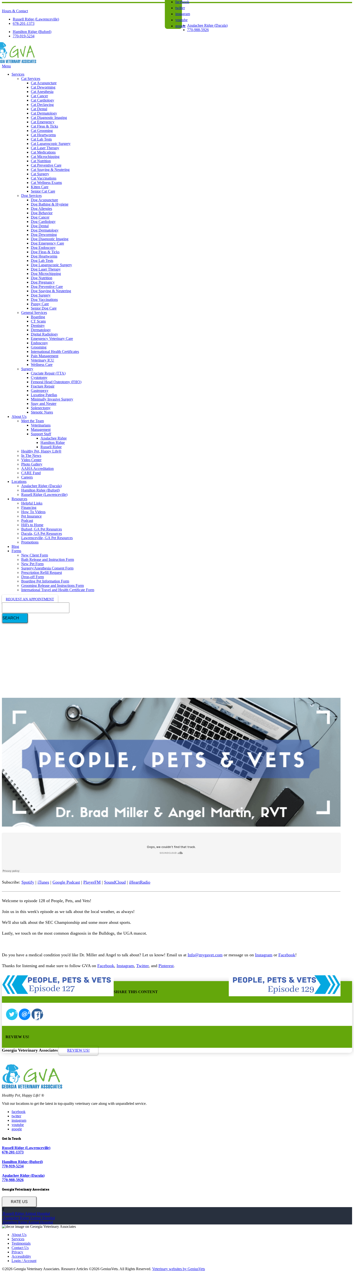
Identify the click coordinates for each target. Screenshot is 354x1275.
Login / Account (24, 1261)
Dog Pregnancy (43, 282)
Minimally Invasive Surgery (52, 399)
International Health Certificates (55, 351)
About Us (19, 416)
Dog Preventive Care (47, 287)
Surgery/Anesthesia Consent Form (47, 568)
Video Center (31, 460)
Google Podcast (66, 882)
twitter (180, 8)
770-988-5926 (198, 30)
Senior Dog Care (44, 308)
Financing (28, 507)
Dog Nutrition (41, 278)
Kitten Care (39, 187)
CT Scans (38, 321)
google (180, 26)
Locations (19, 481)
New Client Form (34, 555)
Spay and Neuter (43, 403)
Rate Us (19, 1202)
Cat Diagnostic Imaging (49, 118)
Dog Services (31, 196)
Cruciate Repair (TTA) (48, 373)
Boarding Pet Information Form (45, 581)
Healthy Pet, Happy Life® (41, 451)
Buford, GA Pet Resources (41, 529)
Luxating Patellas (44, 395)
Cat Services (30, 79)
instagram (182, 14)
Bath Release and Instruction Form (47, 559)
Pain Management (44, 356)
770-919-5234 (23, 36)
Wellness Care (41, 364)
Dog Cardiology (43, 222)
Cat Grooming (42, 131)
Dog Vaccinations (44, 300)
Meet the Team (32, 421)
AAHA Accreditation (37, 468)
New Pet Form (32, 564)
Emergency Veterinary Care (52, 339)
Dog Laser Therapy (46, 269)
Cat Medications (43, 152)
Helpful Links (31, 503)
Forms (16, 551)
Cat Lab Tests (41, 139)
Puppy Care (40, 304)
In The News (31, 455)
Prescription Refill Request (41, 572)
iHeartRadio (139, 882)
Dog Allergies (41, 209)
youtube (181, 20)
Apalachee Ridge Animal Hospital (28, 1218)
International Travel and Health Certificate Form (57, 590)
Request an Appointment (30, 599)
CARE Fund (31, 473)
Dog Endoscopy (43, 248)
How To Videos (33, 512)
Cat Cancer (39, 96)
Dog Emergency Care (47, 243)
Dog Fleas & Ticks (45, 252)
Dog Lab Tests (42, 261)
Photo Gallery (31, 464)
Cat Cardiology (42, 100)
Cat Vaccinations (43, 178)
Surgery (27, 369)
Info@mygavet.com (205, 954)
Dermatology (41, 330)
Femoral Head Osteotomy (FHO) (56, 382)
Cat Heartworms (43, 135)
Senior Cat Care (43, 191)
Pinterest (166, 965)
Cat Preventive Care (46, 165)
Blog (15, 546)
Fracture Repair (42, 386)
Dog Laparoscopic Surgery (51, 265)
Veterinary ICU (42, 360)
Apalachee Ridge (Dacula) (207, 25)
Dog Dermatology (45, 230)
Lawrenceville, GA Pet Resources (47, 538)
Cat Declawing (42, 105)
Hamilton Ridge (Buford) (32, 32)
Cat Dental (39, 109)
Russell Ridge (51, 447)
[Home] (19, 62)
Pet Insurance (31, 516)
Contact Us (20, 1248)
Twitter (142, 965)
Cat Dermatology (44, 113)
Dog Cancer (40, 217)
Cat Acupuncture (44, 83)
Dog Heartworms (44, 256)
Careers (27, 477)
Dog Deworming (44, 235)
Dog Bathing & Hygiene (49, 204)
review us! (78, 1050)
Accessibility (21, 1256)
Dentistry (38, 326)
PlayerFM (92, 882)
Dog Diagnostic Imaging (49, 239)
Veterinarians (41, 425)
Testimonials (21, 1243)
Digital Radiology (44, 334)
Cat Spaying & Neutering (50, 170)
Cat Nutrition (41, 161)
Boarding (38, 317)
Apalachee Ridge (53, 438)
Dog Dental (40, 226)
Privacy (17, 1252)
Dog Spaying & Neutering (51, 291)
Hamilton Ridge (52, 442)
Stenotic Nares (42, 412)
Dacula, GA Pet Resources (41, 533)
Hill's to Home (32, 525)
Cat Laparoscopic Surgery (51, 144)
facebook (19, 1112)
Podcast (27, 520)
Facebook (286, 954)
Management (41, 429)
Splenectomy (41, 408)
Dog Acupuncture (44, 200)
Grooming (38, 347)
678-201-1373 (23, 23)
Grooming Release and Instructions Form (52, 585)
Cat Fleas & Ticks (44, 126)
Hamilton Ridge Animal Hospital (27, 1222)
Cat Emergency (42, 122)
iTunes (43, 882)
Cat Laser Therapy (45, 148)
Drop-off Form (32, 577)
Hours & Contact (15, 11)
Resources (19, 499)
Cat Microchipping (45, 157)
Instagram (263, 954)
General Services (34, 313)
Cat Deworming (43, 87)
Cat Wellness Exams (46, 183)
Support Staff (41, 434)
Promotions (30, 542)
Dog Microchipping (46, 274)
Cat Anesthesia (42, 92)
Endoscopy (39, 343)
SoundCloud (115, 882)
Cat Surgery (40, 174)
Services (18, 74)
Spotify (27, 882)
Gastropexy (39, 390)
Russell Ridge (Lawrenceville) (36, 19)
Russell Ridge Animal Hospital (26, 1213)
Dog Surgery (41, 295)
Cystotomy (39, 377)
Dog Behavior (41, 213)
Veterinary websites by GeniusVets (178, 1269)
